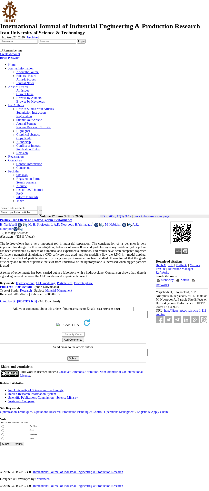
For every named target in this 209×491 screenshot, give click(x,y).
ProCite (161, 269)
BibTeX (161, 265)
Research (26, 290)
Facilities (14, 171)
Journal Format (26, 123)
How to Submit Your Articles (35, 109)
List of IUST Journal (29, 189)
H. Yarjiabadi (8, 224)
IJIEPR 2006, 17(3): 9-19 (114, 216)
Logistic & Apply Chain (152, 412)
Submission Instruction (31, 112)
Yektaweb (43, 479)
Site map (22, 175)
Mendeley (167, 280)
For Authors (16, 105)
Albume (21, 186)
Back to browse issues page (151, 216)
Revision (22, 153)
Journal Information (20, 68)
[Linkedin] (186, 319)
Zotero (184, 280)
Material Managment (58, 290)
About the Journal (27, 72)
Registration (24, 116)
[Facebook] (159, 319)
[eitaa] (203, 319)
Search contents (26, 182)
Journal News (25, 83)
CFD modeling (45, 283)
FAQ (19, 193)
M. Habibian (113, 224)
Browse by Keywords (30, 101)
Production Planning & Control (82, 412)
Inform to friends (27, 197)
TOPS (20, 200)
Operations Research (47, 412)
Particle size (64, 283)
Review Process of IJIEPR (33, 127)
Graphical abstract (28, 134)
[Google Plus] (195, 319)
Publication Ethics (28, 149)
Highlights (23, 131)
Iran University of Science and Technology (35, 390)
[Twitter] (168, 319)
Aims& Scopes (26, 79)
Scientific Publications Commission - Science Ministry (43, 397)
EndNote (181, 265)
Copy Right (23, 138)
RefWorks (162, 272)
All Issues (22, 90)
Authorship (23, 142)
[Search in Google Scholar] (20, 226)
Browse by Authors (28, 98)
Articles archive (18, 86)
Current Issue (24, 94)
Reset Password (10, 57)
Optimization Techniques (16, 412)
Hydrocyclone (25, 283)
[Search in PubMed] (25, 226)
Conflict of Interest (28, 145)
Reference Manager (180, 269)
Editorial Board (26, 75)
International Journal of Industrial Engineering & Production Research (78, 472)
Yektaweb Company (21, 401)
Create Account (10, 54)
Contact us (15, 160)
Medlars (195, 265)
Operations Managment (119, 412)
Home (12, 64)
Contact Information (29, 164)
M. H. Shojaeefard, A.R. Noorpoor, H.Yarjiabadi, (60, 224)
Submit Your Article (29, 120)
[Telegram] (177, 319)
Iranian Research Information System (32, 394)
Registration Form (28, 178)
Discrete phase (83, 283)
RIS (170, 265)
